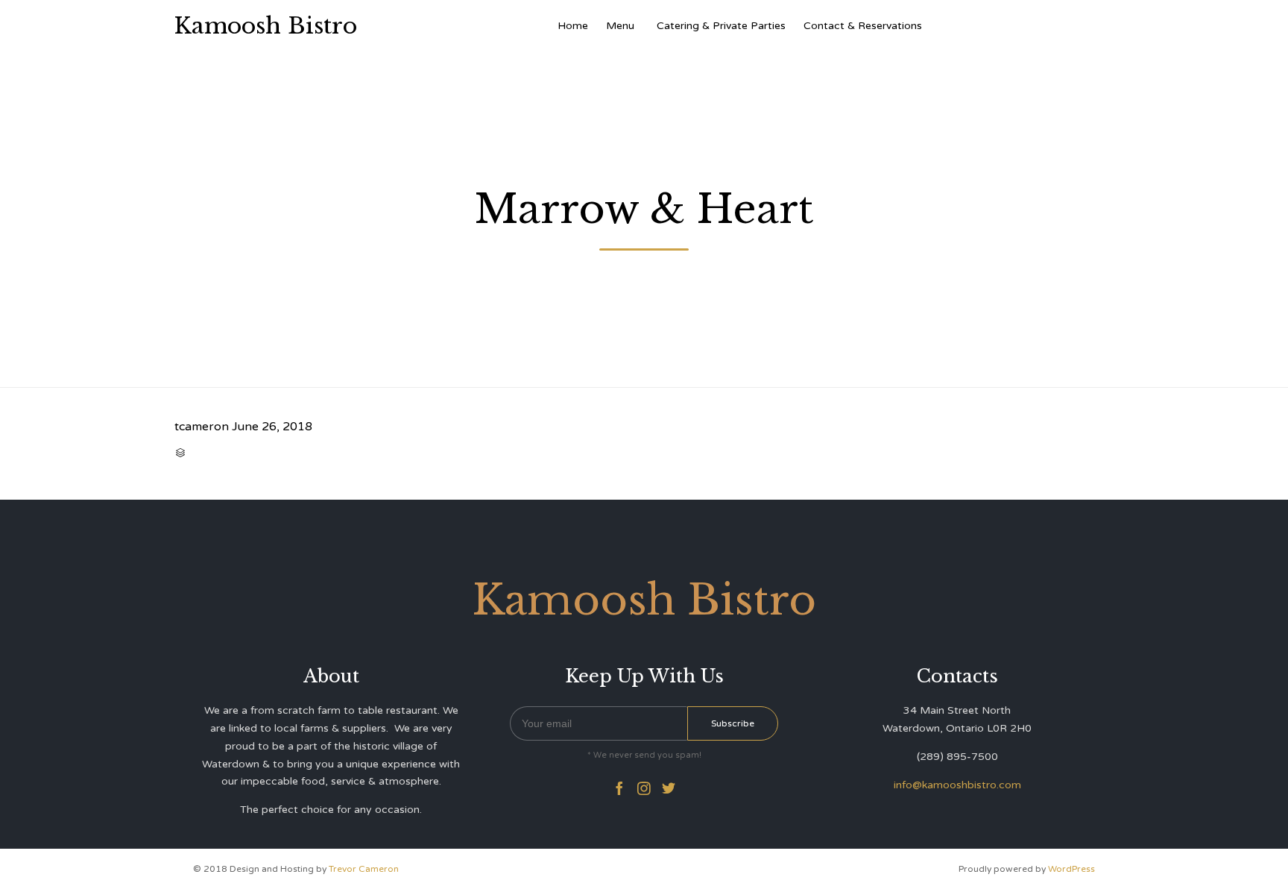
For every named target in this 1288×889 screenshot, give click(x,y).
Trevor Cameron (364, 869)
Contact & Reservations (863, 25)
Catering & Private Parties (721, 25)
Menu (620, 25)
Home (573, 25)
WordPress (1071, 869)
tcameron (201, 426)
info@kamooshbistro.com (957, 785)
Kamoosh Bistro (265, 26)
